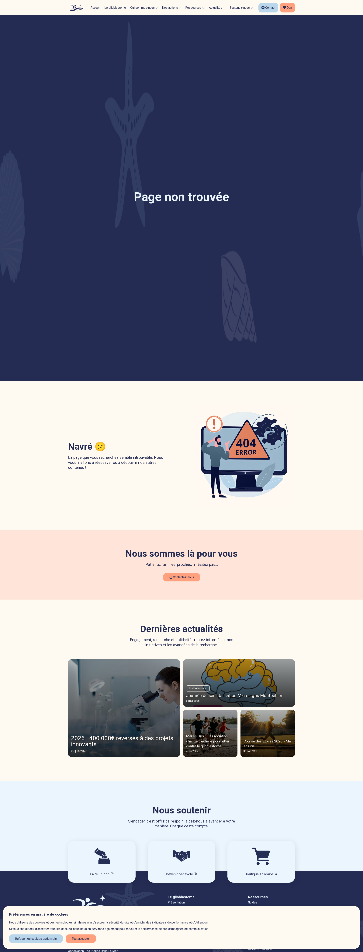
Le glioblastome (115, 7)
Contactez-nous (183, 577)
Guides (252, 902)
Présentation (176, 902)
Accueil (95, 7)
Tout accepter (81, 938)
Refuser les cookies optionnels (36, 938)
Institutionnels (197, 688)
